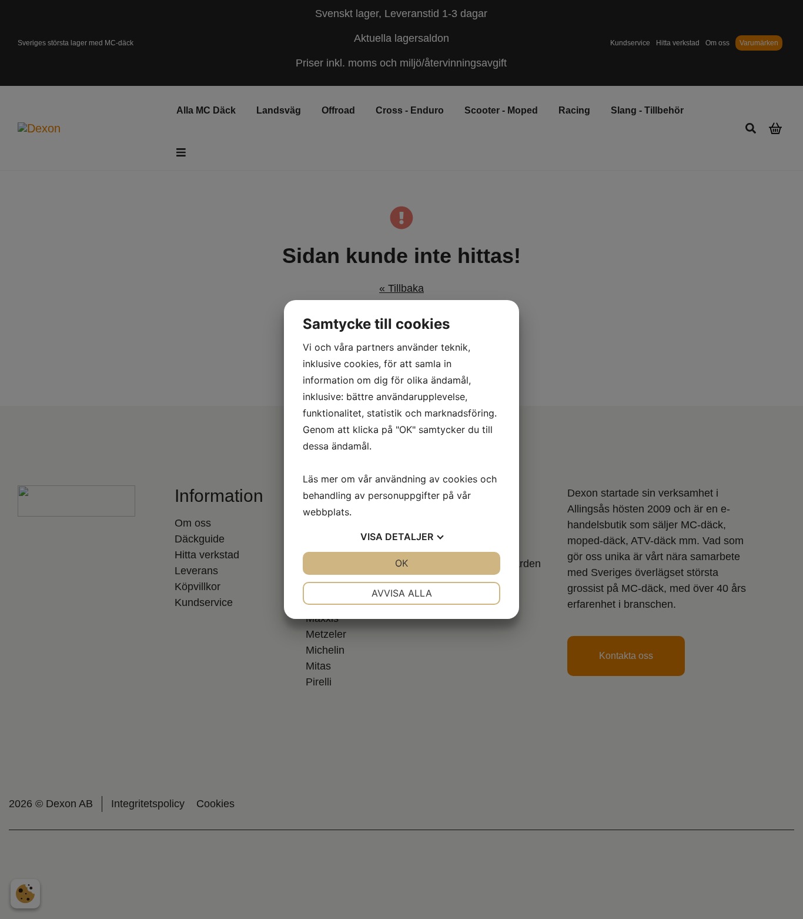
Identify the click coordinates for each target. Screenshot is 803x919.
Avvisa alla (402, 593)
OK (401, 563)
